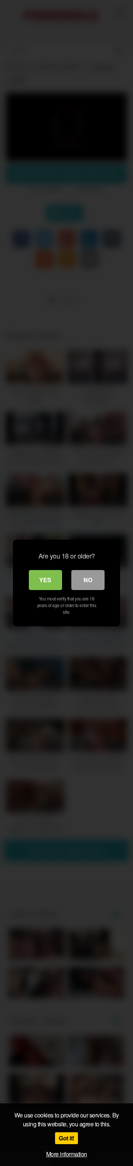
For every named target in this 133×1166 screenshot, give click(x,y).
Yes (45, 580)
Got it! (66, 1138)
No (87, 580)
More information (66, 1154)
